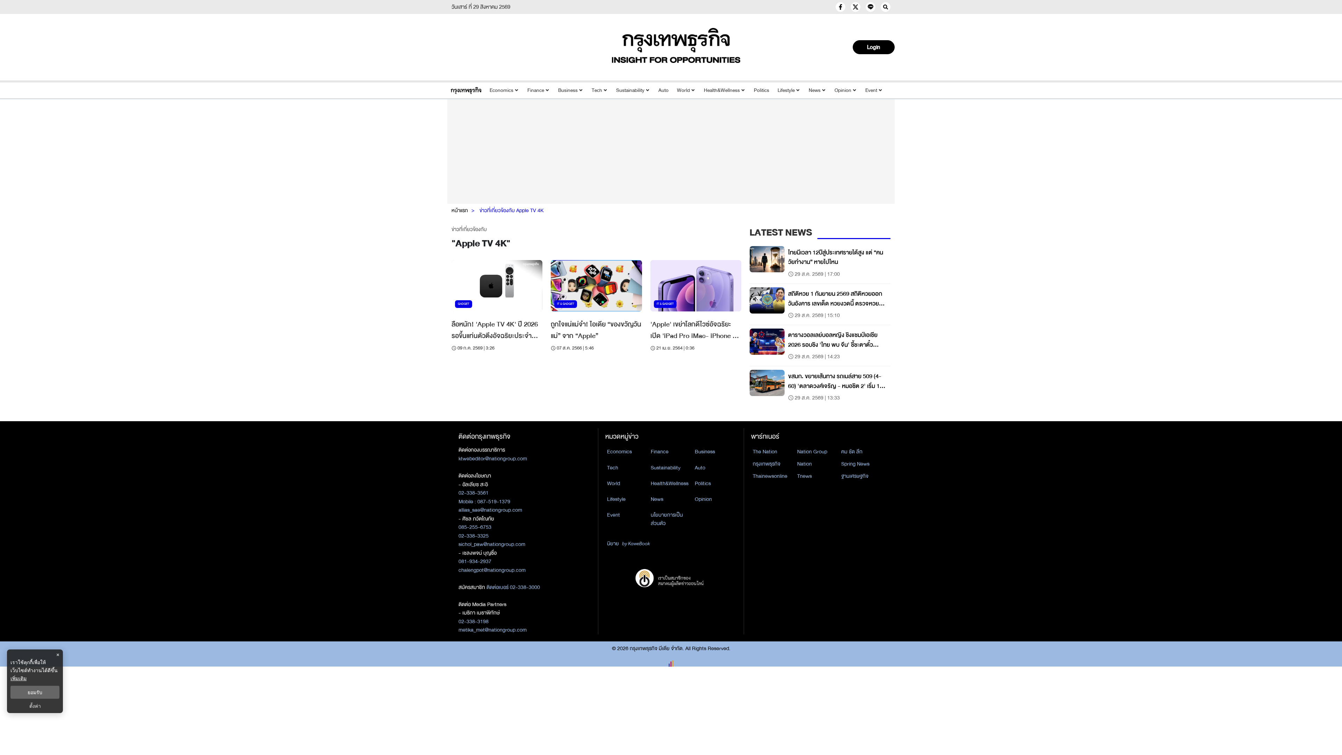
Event (871, 90)
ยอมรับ (35, 692)
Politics (761, 90)
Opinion (843, 90)
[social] (840, 7)
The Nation (765, 451)
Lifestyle (786, 90)
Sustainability (630, 90)
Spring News (855, 463)
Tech (597, 90)
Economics (501, 90)
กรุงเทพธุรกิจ (766, 463)
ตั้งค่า (35, 706)
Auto (663, 90)
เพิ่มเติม (18, 678)
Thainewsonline (770, 476)
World (683, 90)
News (815, 90)
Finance (535, 90)
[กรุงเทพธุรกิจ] (466, 90)
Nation (804, 463)
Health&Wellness (722, 90)
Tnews (804, 476)
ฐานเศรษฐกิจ (854, 476)
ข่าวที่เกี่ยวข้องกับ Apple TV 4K (511, 210)
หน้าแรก (460, 210)
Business (568, 90)
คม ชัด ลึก (852, 451)
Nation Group (812, 451)
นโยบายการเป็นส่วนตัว (667, 519)
